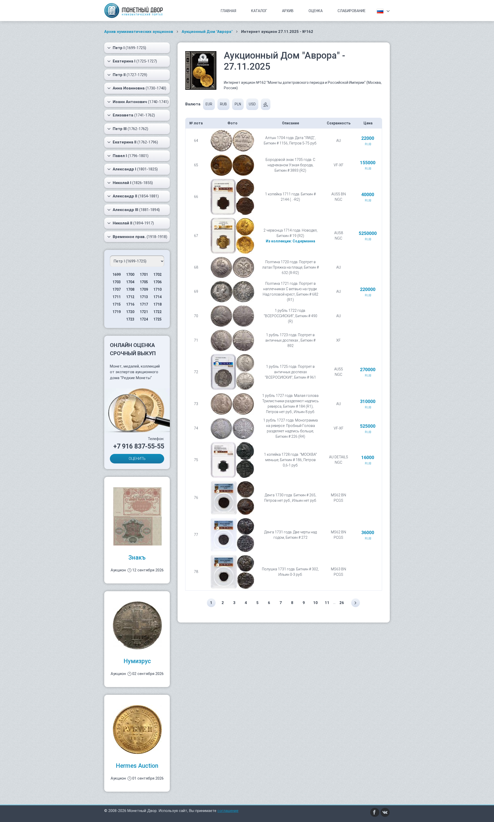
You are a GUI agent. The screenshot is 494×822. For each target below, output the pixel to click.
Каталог (259, 11)
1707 (116, 289)
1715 (116, 304)
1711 (116, 297)
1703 (116, 282)
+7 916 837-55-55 (138, 446)
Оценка (315, 11)
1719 (116, 312)
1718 (157, 304)
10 (315, 602)
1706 (157, 282)
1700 (130, 274)
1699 (116, 274)
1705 (144, 282)
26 (341, 602)
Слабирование (352, 11)
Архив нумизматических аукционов (138, 31)
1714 (157, 297)
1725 (157, 319)
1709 (144, 289)
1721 (144, 312)
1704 (130, 282)
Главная (228, 11)
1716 (130, 304)
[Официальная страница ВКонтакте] (385, 812)
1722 (157, 312)
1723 (130, 319)
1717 (144, 304)
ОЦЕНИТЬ (137, 458)
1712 (130, 297)
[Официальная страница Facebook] (375, 812)
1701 (144, 274)
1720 (130, 312)
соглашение (228, 810)
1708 (130, 289)
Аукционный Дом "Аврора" (207, 31)
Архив (288, 11)
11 (327, 602)
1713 (144, 297)
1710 (157, 289)
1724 (144, 319)
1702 (157, 274)
